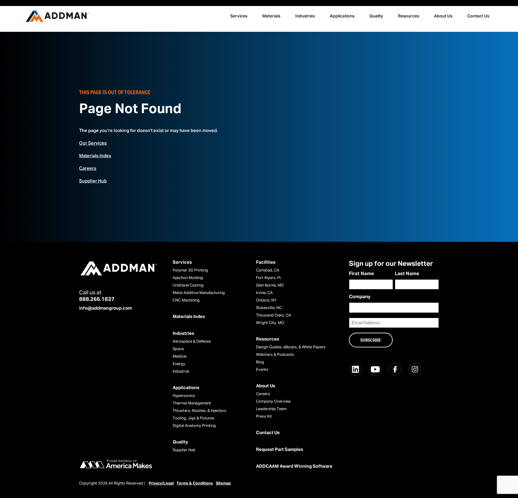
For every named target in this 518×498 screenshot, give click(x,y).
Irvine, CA (264, 293)
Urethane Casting (188, 285)
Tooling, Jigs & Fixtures (193, 418)
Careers (87, 168)
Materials (271, 16)
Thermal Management (192, 403)
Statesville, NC (269, 308)
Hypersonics (184, 396)
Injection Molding (188, 278)
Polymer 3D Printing (190, 270)
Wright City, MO (270, 323)
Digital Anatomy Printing (194, 426)
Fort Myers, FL (268, 278)
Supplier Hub (93, 181)
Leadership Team (271, 409)
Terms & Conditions (195, 483)
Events (262, 370)
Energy (179, 364)
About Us (443, 16)
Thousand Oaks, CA (273, 315)
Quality (376, 16)
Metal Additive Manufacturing (199, 293)
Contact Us (478, 16)
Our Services (93, 143)
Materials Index (95, 156)
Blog (260, 362)
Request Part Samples (279, 449)
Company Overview (273, 402)
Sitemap (223, 483)
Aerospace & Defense (192, 342)
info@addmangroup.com (105, 308)
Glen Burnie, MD (270, 285)
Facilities (265, 262)
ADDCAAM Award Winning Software (294, 466)
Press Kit (264, 416)
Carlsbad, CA (267, 270)
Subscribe (370, 340)
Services (238, 16)
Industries (305, 16)
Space (178, 349)
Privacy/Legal (161, 483)
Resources (408, 16)
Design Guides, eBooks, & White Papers (291, 347)
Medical (179, 356)
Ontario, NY (266, 300)
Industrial (181, 372)
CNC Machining (186, 300)
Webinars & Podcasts (275, 355)
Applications (342, 16)
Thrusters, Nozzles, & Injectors (199, 411)
